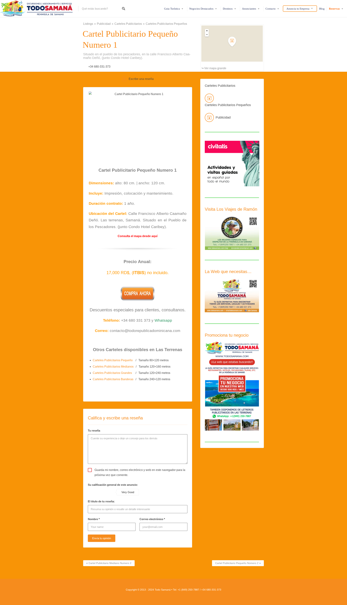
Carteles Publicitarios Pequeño (113, 360)
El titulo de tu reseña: (101, 501)
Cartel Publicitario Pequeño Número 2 (236, 563)
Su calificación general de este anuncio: (113, 484)
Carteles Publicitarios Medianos (113, 366)
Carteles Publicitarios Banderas (113, 379)
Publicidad (104, 23)
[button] (234, 42)
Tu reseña (94, 430)
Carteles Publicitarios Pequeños (166, 23)
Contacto (270, 8)
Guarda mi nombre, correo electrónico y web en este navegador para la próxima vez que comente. (140, 472)
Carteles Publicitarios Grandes (113, 372)
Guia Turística (172, 8)
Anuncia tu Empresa (297, 8)
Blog (322, 8)
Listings (88, 23)
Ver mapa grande (215, 68)
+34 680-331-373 (99, 66)
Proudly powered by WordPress (163, 594)
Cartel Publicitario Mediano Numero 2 (110, 563)
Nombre (94, 519)
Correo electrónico (152, 519)
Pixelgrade (191, 594)
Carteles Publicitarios (128, 23)
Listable (182, 594)
